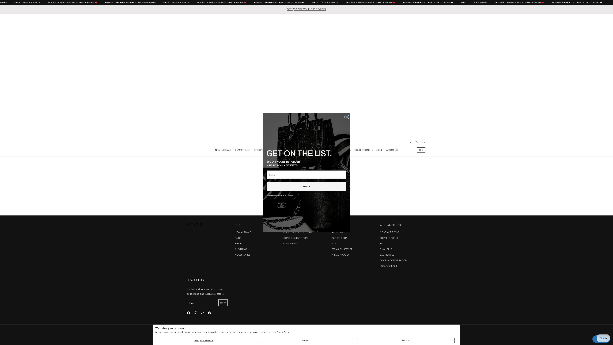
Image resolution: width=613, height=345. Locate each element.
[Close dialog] (347, 117)
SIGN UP (306, 186)
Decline (405, 340)
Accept (305, 340)
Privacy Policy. (283, 332)
